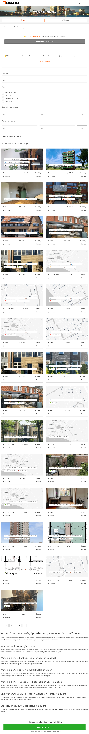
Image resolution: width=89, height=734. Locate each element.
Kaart (66, 20)
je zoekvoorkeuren (35, 36)
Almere (20, 27)
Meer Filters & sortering (14, 136)
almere (17, 633)
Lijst (24, 20)
